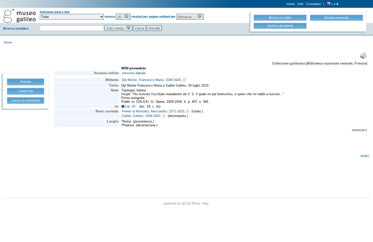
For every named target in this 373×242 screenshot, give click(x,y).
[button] (123, 17)
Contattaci (314, 4)
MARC (365, 156)
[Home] (19, 16)
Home (290, 4)
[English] (329, 4)
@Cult (186, 203)
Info (300, 4)
